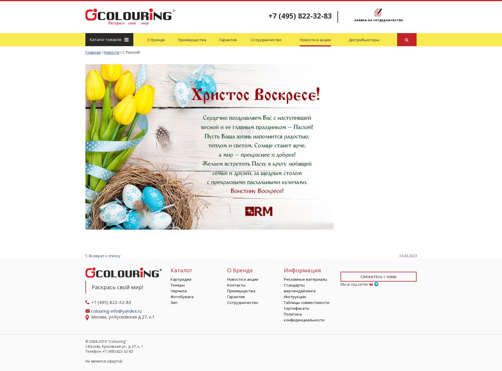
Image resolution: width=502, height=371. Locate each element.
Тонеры (178, 285)
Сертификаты (296, 308)
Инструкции (295, 296)
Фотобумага (182, 296)
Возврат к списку (105, 255)
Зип (174, 302)
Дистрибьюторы (364, 39)
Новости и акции (315, 39)
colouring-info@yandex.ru (117, 311)
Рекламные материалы (305, 279)
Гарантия (228, 39)
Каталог (105, 39)
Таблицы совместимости (306, 302)
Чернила (179, 290)
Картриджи (181, 279)
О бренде (156, 39)
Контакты (236, 285)
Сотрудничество (266, 39)
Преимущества (192, 39)
